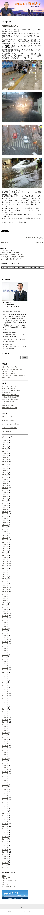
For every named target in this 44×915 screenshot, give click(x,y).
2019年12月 (5, 613)
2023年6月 (5, 522)
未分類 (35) (5, 403)
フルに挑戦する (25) (8, 405)
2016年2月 (5, 713)
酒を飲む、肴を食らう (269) (10, 399)
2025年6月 (5, 470)
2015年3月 (5, 737)
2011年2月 (5, 843)
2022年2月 (5, 557)
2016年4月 (5, 709)
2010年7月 (5, 858)
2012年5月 (5, 811)
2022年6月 (5, 548)
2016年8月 (5, 700)
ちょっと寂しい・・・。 (9, 431)
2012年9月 (5, 802)
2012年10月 (5, 800)
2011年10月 (5, 826)
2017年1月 (5, 689)
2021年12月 (5, 561)
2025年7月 (5, 468)
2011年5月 (5, 837)
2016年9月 (5, 698)
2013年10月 (5, 774)
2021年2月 (5, 583)
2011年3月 (5, 841)
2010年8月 (5, 856)
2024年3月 (5, 503)
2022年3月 (5, 555)
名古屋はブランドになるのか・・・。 (11, 252)
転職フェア (5, 884)
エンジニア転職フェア (8, 886)
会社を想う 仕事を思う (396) (11, 390)
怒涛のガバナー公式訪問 (9, 371)
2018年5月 (5, 655)
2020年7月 (5, 598)
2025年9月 (5, 464)
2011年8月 (5, 830)
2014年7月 (5, 754)
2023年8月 (5, 518)
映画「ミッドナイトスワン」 (10, 416)
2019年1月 (5, 637)
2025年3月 (5, 477)
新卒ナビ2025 (6, 878)
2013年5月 (5, 785)
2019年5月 (5, 629)
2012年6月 (5, 808)
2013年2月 (5, 791)
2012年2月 (5, 817)
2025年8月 (5, 466)
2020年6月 (5, 600)
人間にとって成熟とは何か (9, 428)
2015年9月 (5, 724)
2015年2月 (5, 739)
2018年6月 (5, 652)
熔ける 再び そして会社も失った (12, 424)
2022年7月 (5, 546)
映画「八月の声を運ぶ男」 (9, 367)
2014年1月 (5, 767)
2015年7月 (5, 728)
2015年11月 (5, 720)
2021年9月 (5, 568)
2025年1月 (5, 481)
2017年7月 (5, 676)
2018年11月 (5, 642)
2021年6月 (5, 574)
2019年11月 (5, 616)
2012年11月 (5, 798)
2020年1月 (5, 611)
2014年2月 (5, 765)
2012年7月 (5, 806)
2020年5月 (5, 603)
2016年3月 (5, 711)
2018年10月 (5, 644)
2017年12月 (5, 665)
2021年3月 (5, 581)
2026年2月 (5, 453)
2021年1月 (5, 585)
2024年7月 (5, 494)
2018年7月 (5, 650)
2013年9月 (5, 776)
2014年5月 (5, 759)
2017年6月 (5, 678)
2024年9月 (5, 490)
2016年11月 (5, 694)
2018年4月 (5, 657)
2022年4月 (5, 553)
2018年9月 (5, 646)
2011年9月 (5, 828)
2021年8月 (5, 570)
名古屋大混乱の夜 (10, 26)
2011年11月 (5, 824)
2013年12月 (5, 769)
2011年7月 (5, 832)
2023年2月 (5, 531)
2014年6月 (5, 756)
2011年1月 (5, 845)
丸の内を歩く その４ (7, 250)
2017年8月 (5, 674)
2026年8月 (5, 440)
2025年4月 (5, 475)
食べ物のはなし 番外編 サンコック (12, 369)
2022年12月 (5, 535)
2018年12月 (5, 639)
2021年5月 (5, 577)
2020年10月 (5, 592)
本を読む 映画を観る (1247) (10, 397)
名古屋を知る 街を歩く (34, 238)
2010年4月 (5, 865)
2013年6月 (5, 782)
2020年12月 (5, 587)
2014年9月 (5, 750)
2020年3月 (5, 607)
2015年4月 (5, 735)
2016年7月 (5, 702)
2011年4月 (5, 839)
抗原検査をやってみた (8, 420)
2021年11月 (5, 564)
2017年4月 (5, 683)
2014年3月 (5, 763)
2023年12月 (5, 509)
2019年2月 (5, 635)
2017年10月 (5, 670)
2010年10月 (5, 852)
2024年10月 (5, 488)
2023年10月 (5, 514)
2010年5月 (5, 863)
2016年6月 (5, 704)
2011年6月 (5, 834)
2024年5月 (5, 499)
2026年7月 (5, 442)
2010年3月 (5, 867)
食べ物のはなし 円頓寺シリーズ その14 (12, 254)
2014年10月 (5, 748)
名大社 (4, 876)
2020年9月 (5, 594)
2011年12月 (5, 821)
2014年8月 (5, 752)
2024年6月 (5, 496)
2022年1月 (5, 559)
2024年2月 (5, 505)
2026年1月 (5, 455)
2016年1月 (5, 715)
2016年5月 (5, 707)
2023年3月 (5, 529)
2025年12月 (5, 457)
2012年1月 (5, 819)
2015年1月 (5, 741)
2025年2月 (5, 479)
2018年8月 (5, 648)
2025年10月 (5, 462)
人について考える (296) (9, 386)
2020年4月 (5, 605)
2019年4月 (5, 631)
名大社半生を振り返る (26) (9, 408)
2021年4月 (5, 579)
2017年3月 (5, 685)
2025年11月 (5, 460)
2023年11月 (5, 512)
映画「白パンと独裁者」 (9, 373)
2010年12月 (5, 848)
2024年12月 (5, 483)
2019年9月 (5, 620)
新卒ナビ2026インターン (9, 880)
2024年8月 (5, 492)
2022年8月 (5, 544)
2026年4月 (5, 449)
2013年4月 (5, 787)
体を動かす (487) (7, 392)
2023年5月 (5, 525)
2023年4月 (5, 527)
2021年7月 (5, 572)
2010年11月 (5, 850)
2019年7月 (5, 624)
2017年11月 (5, 668)
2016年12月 (5, 691)
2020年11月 (5, 590)
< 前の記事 (4, 243)
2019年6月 (5, 626)
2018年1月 (5, 663)
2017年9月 (5, 672)
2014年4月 (5, 761)
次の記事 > (39, 243)
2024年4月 (5, 501)
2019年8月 (5, 622)
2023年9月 (5, 516)
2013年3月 (5, 789)
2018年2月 (5, 661)
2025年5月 (5, 473)
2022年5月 (5, 551)
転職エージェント (7, 882)
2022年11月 (5, 538)
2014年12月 (5, 743)
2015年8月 (5, 726)
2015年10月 (5, 722)
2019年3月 (5, 633)
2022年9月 (5, 542)
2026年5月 (5, 447)
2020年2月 (5, 609)
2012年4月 (5, 813)
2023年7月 (5, 520)
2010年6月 (5, 861)
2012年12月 (5, 795)
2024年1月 (5, 507)
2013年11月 (5, 772)
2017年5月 (5, 681)
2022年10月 (5, 540)
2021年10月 (5, 566)
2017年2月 (5, 687)
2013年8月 (5, 778)
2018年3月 (5, 659)
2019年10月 (5, 618)
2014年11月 (5, 746)
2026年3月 (5, 451)
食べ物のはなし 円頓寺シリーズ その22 (12, 257)
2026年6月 (5, 444)
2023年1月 (5, 533)
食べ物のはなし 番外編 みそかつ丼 (10, 259)
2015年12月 (5, 717)
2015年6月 (5, 730)
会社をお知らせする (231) (9, 388)
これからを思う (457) (8, 401)
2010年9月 (5, 854)
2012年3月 (5, 815)
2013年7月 (5, 780)
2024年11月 (5, 486)
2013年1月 (5, 793)
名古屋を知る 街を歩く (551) (11, 395)
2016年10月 (5, 696)
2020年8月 (5, 596)
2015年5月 (5, 733)
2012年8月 (5, 804)
